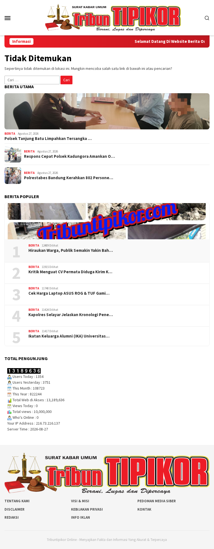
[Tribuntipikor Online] (113, 17)
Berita (9, 134)
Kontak (144, 509)
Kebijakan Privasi (87, 509)
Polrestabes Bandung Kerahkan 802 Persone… (68, 177)
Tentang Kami (17, 501)
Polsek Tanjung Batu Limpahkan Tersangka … (48, 138)
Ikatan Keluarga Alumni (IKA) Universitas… (69, 336)
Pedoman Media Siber (156, 501)
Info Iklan (80, 517)
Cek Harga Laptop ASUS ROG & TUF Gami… (69, 293)
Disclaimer (14, 509)
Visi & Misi (80, 501)
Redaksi (11, 517)
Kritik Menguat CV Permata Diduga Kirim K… (70, 271)
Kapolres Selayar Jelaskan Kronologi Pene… (70, 314)
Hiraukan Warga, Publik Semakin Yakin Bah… (70, 250)
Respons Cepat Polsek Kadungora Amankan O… (69, 156)
